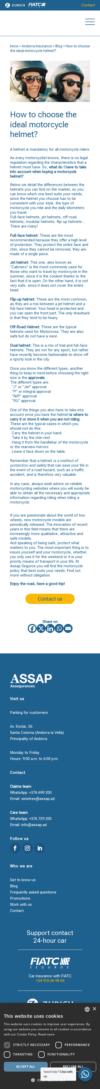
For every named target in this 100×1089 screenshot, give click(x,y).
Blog (58, 46)
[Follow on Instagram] (27, 848)
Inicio (14, 46)
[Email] (68, 628)
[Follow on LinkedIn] (40, 848)
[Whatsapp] (59, 628)
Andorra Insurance (37, 46)
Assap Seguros (23, 566)
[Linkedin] (50, 628)
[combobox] (87, 1009)
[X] (41, 628)
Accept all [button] (25, 1066)
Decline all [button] (73, 1066)
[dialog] (50, 1046)
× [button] (94, 1009)
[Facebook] (32, 628)
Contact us (50, 599)
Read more (46, 1034)
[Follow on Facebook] (15, 848)
